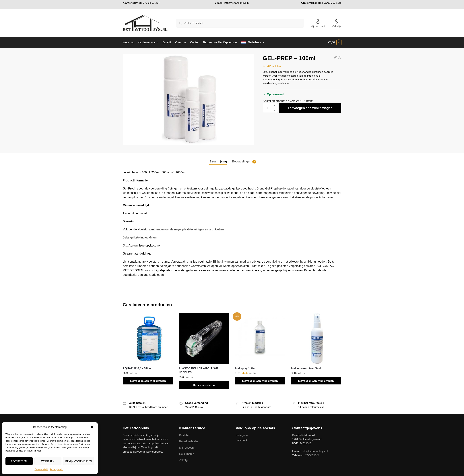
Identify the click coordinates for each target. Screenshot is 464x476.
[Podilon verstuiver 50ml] (316, 338)
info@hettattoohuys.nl (236, 2)
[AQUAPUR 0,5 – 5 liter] (148, 338)
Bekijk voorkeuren (78, 461)
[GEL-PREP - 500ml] (339, 58)
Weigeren (48, 461)
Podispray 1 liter (245, 368)
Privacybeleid (56, 469)
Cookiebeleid (41, 469)
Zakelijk (336, 26)
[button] (92, 427)
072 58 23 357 (151, 2)
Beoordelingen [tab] (243, 161)
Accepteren (19, 461)
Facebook (242, 440)
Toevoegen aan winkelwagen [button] (148, 380)
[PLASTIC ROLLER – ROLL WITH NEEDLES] (204, 338)
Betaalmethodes (189, 441)
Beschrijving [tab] (218, 161)
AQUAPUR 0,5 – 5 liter (137, 368)
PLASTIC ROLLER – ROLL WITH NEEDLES (199, 370)
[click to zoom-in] (188, 99)
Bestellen (184, 435)
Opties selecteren (204, 385)
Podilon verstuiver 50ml (306, 368)
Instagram (242, 435)
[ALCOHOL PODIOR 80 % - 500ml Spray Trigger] (336, 58)
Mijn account (317, 26)
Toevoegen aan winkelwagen (310, 108)
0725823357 (312, 455)
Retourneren (186, 453)
